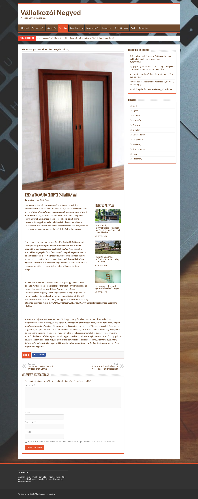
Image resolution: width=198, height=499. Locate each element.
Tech (133, 28)
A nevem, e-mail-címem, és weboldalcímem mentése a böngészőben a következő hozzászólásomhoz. (73, 441)
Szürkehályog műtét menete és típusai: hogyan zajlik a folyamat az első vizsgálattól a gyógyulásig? (150, 59)
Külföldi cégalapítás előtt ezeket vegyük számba (151, 89)
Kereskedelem (76, 28)
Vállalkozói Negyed (51, 12)
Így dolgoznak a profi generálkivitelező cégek (107, 287)
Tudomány (143, 28)
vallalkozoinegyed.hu (29, 477)
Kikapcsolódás (92, 28)
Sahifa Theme (38, 494)
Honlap (28, 432)
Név (27, 412)
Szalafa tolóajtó (34, 319)
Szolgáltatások (121, 28)
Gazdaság (51, 28)
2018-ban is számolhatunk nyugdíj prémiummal (40, 366)
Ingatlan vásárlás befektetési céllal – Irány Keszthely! (107, 259)
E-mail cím (30, 422)
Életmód (25, 28)
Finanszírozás (38, 28)
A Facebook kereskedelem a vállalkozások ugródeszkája (105, 366)
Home (27, 49)
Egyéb (135, 111)
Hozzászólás (30, 385)
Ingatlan (63, 28)
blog (135, 106)
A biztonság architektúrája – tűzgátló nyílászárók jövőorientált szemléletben (107, 229)
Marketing (106, 28)
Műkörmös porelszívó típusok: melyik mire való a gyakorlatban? (64, 38)
